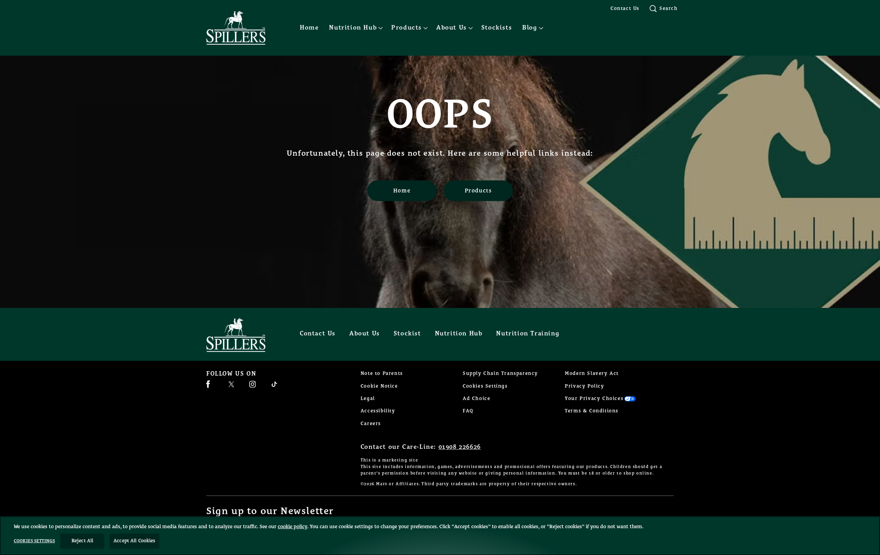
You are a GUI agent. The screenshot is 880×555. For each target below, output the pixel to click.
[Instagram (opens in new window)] (252, 387)
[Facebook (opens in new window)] (208, 387)
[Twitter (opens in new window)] (231, 387)
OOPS (440, 115)
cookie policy (292, 526)
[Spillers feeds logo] (242, 335)
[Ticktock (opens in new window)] (274, 387)
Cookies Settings (485, 386)
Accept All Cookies (134, 541)
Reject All (82, 541)
